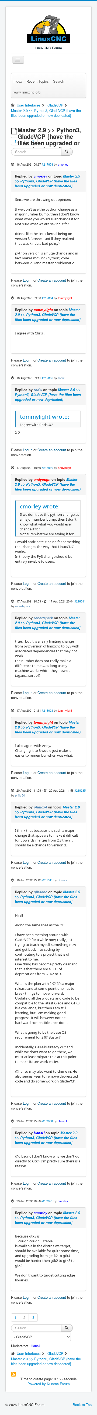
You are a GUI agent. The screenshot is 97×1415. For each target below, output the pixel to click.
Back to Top (82, 1404)
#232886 (47, 1121)
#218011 (80, 601)
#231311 (47, 880)
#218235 (80, 790)
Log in (27, 280)
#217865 (47, 378)
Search (58, 81)
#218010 (47, 467)
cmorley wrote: (40, 506)
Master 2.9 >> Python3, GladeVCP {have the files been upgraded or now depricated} (47, 180)
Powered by (36, 1383)
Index (17, 81)
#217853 (47, 164)
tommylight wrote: (44, 416)
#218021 (47, 710)
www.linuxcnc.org (26, 92)
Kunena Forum (58, 1383)
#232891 (47, 1201)
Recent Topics (37, 81)
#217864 (47, 298)
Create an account (51, 280)
